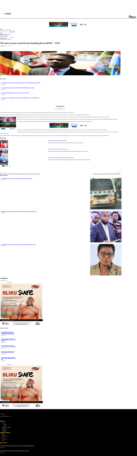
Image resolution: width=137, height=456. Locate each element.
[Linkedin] (8, 13)
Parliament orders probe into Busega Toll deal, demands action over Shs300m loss (18, 211)
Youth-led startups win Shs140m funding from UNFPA (58, 149)
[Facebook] (5, 13)
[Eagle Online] (132, 16)
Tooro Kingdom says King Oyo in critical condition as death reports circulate (17, 87)
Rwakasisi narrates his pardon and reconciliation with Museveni (106, 173)
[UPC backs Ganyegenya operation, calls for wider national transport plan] (105, 193)
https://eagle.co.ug (60, 107)
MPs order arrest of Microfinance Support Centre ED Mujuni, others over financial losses (20, 97)
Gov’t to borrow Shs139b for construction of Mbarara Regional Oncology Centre (18, 244)
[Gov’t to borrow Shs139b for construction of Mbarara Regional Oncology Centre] (105, 259)
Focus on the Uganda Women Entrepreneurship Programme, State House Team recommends (20, 173)
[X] (10, 13)
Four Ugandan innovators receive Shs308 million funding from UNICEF (61, 157)
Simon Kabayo (3, 45)
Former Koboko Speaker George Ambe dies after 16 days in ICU (8, 352)
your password (12, 32)
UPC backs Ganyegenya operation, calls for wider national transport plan (16, 178)
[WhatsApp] (114, 48)
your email (11, 37)
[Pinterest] (111, 48)
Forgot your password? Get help (5, 34)
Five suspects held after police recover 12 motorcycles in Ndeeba (15, 92)
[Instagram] (7, 13)
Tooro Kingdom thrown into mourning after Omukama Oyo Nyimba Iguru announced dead (20, 82)
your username (12, 30)
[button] (51, 20)
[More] (118, 48)
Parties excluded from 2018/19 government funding (57, 140)
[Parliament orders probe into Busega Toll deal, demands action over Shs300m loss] (105, 226)
